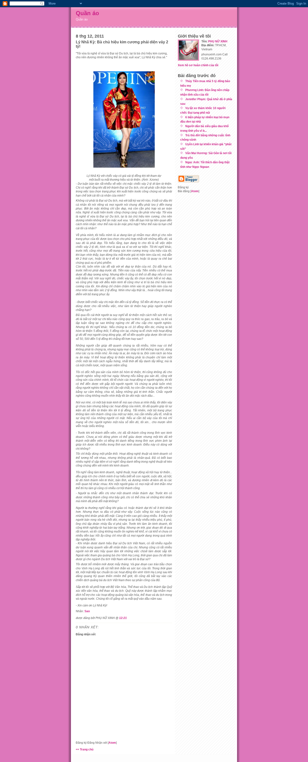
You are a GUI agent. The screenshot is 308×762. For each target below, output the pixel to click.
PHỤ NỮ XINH (217, 41)
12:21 (123, 617)
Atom (112, 742)
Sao (87, 611)
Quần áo (87, 13)
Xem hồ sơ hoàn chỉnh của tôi (198, 65)
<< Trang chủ (84, 749)
